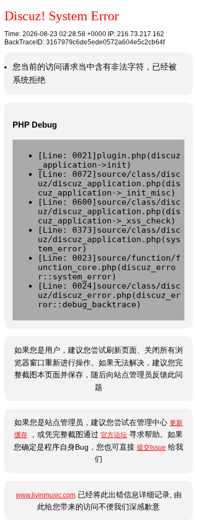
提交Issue (151, 447)
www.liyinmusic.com (46, 495)
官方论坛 (114, 435)
